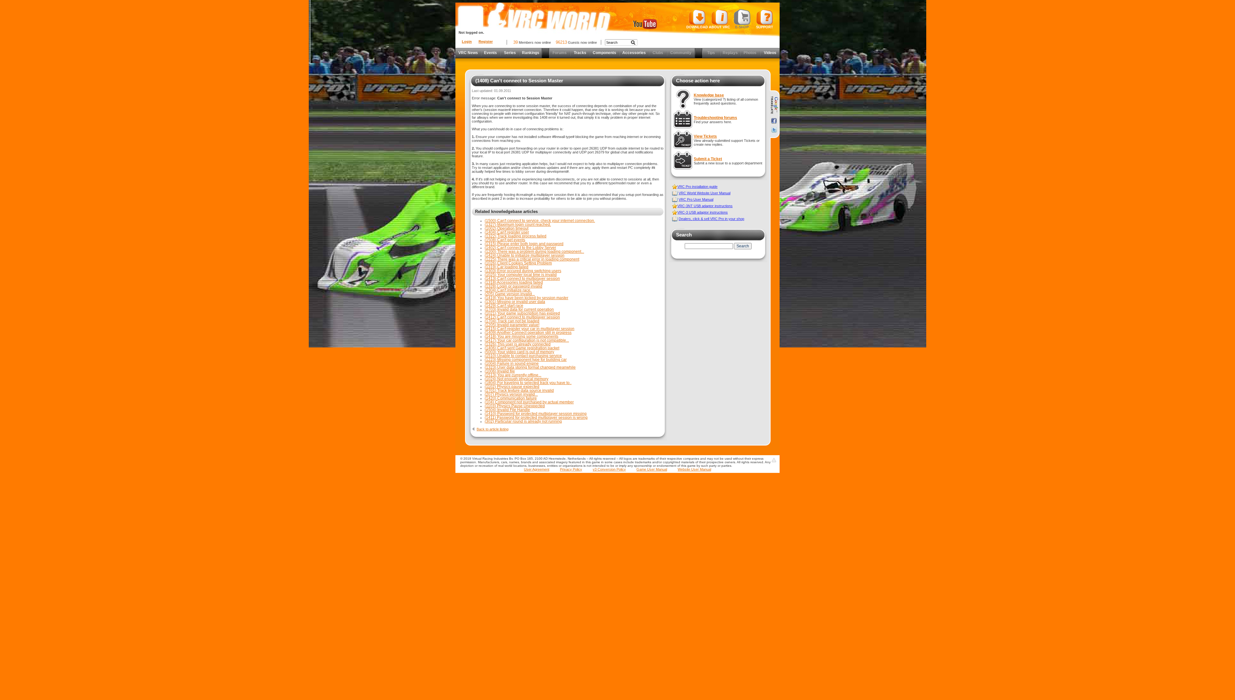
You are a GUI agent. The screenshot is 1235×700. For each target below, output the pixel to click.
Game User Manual (651, 469)
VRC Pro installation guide (697, 187)
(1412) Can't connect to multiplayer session (522, 317)
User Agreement (536, 469)
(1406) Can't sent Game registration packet (522, 348)
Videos (770, 53)
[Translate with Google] (774, 105)
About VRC (719, 27)
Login (467, 41)
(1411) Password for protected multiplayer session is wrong (536, 417)
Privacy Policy (571, 469)
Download (697, 27)
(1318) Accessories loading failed (514, 282)
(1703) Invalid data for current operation (519, 309)
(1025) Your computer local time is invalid (521, 275)
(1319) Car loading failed (506, 267)
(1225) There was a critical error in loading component (532, 259)
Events (490, 53)
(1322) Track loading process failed (515, 236)
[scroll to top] (773, 460)
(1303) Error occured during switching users (523, 271)
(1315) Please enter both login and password (524, 244)
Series (510, 53)
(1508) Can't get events (505, 240)
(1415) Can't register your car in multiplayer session (529, 329)
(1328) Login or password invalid (513, 286)
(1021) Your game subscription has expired (522, 313)
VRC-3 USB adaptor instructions (702, 212)
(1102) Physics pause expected (512, 387)
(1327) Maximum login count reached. (518, 224)
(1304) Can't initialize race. (508, 290)
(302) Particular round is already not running (523, 421)
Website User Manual (694, 469)
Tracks (580, 53)
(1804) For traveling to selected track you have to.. (528, 383)
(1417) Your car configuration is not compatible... (527, 340)
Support (764, 27)
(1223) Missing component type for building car (526, 360)
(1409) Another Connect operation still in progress (528, 333)
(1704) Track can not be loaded (512, 321)
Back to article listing (492, 429)
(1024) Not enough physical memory (516, 379)
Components (604, 53)
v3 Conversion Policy (609, 469)
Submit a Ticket (708, 159)
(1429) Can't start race (504, 306)
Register (486, 41)
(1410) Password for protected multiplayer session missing (536, 414)
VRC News (468, 53)
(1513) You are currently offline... (513, 375)
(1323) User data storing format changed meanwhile (530, 367)
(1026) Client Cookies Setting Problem (518, 263)
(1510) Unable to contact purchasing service (523, 356)
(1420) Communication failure (511, 398)
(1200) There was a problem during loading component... (534, 251)
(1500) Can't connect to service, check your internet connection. (540, 221)
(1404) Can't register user (507, 232)
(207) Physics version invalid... (511, 394)
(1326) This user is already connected (518, 344)
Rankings (530, 53)
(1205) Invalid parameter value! (512, 325)
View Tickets (705, 136)
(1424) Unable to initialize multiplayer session (524, 255)
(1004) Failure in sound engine (512, 363)
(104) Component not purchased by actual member (529, 402)
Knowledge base (709, 95)
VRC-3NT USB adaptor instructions (705, 206)
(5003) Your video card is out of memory (519, 352)
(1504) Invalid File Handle (507, 410)
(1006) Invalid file (500, 371)
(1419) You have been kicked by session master (526, 298)
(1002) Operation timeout (506, 228)
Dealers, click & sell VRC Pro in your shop (711, 219)
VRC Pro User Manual (696, 199)
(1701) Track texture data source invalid (519, 390)
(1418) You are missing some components (521, 336)
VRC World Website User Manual (704, 193)
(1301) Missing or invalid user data (515, 302)
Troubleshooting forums (715, 117)
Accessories (634, 53)
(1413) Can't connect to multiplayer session (522, 279)
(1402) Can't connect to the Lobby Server (520, 248)
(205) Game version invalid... (510, 294)
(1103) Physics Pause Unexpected (515, 406)
